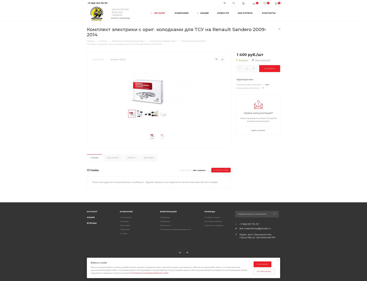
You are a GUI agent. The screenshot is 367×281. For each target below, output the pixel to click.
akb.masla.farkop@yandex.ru (255, 228)
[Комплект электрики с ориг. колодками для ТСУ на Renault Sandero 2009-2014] (159, 98)
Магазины (165, 217)
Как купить (113, 158)
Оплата (131, 158)
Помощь (209, 211)
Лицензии (124, 229)
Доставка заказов (213, 221)
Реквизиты (165, 221)
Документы (165, 225)
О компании (125, 217)
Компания (126, 211)
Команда (124, 221)
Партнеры (125, 225)
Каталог (92, 211)
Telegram (187, 253)
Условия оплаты (212, 217)
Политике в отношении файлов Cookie (149, 273)
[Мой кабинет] (243, 3)
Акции (91, 217)
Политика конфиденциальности (175, 229)
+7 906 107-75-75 (248, 224)
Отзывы (94, 158)
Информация (168, 211)
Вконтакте (180, 253)
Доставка (149, 158)
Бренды (92, 223)
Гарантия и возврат (213, 225)
